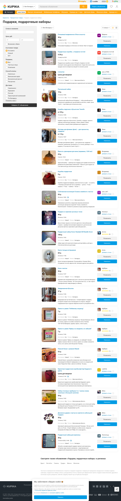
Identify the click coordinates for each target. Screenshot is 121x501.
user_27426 (105, 72)
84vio (103, 391)
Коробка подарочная (65, 171)
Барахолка (6, 18)
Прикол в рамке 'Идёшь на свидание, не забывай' (75, 329)
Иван (103, 89)
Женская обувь (102, 12)
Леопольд (105, 435)
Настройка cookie (8, 498)
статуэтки (61, 72)
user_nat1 (105, 192)
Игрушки (65, 12)
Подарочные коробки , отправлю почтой (71, 52)
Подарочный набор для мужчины (69, 435)
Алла (103, 250)
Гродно (63, 463)
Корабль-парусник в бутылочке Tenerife (71, 109)
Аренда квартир (115, 12)
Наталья (104, 212)
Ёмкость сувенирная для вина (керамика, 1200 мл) (75, 151)
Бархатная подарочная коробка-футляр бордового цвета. (75, 370)
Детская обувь (89, 12)
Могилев (76, 463)
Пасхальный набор (64, 89)
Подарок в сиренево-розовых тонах (70, 212)
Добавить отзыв (106, 37)
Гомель (56, 463)
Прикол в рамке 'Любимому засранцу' (70, 308)
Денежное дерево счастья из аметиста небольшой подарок (75, 414)
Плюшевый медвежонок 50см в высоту (71, 34)
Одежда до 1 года (76, 12)
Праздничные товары (16, 18)
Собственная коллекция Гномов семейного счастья (75, 192)
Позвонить (107, 41)
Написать (107, 46)
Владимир (105, 151)
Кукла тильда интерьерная (67, 250)
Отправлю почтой (108, 52)
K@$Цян (104, 268)
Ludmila (104, 369)
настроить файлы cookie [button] (57, 492)
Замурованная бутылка (66, 288)
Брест (43, 463)
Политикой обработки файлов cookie (45, 490)
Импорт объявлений (35, 12)
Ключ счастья (62, 268)
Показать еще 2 (11, 100)
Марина (104, 34)
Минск (69, 463)
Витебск (49, 463)
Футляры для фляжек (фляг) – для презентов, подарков (73, 130)
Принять (60, 497)
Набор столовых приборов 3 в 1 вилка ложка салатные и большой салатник (73, 392)
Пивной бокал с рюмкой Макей (68, 349)
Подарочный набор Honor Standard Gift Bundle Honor (75, 232)
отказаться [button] (44, 492)
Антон (104, 232)
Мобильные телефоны (52, 12)
